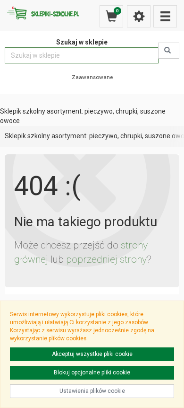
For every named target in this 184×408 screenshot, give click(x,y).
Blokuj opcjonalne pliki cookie (92, 372)
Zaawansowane (92, 77)
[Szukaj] (168, 51)
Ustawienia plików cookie (92, 391)
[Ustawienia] (139, 16)
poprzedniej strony (106, 259)
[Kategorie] (165, 16)
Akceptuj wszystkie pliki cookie (92, 354)
